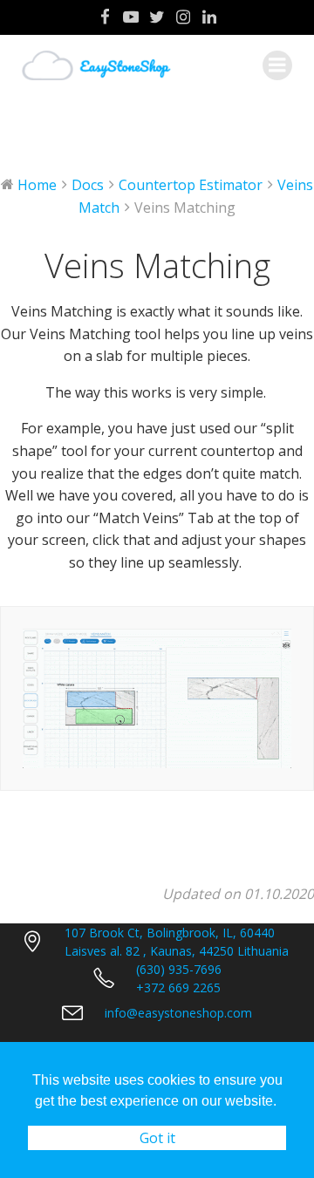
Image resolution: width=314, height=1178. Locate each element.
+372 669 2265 (178, 987)
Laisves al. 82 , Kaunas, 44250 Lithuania (177, 951)
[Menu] (277, 65)
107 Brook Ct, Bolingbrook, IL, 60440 (170, 932)
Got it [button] (157, 1137)
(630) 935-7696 (179, 969)
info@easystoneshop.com (178, 1012)
